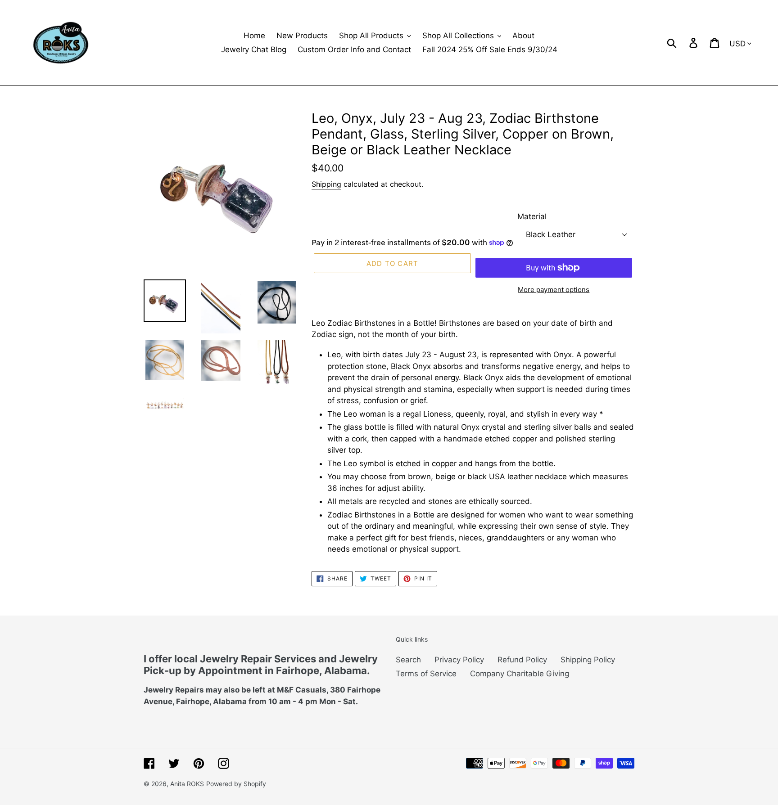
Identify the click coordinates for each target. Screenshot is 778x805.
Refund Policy (522, 659)
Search (408, 659)
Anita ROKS (187, 783)
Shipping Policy (588, 659)
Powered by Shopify (236, 783)
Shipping (326, 184)
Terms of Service (426, 673)
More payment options (553, 289)
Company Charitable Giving (519, 673)
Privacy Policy (459, 659)
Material (532, 216)
